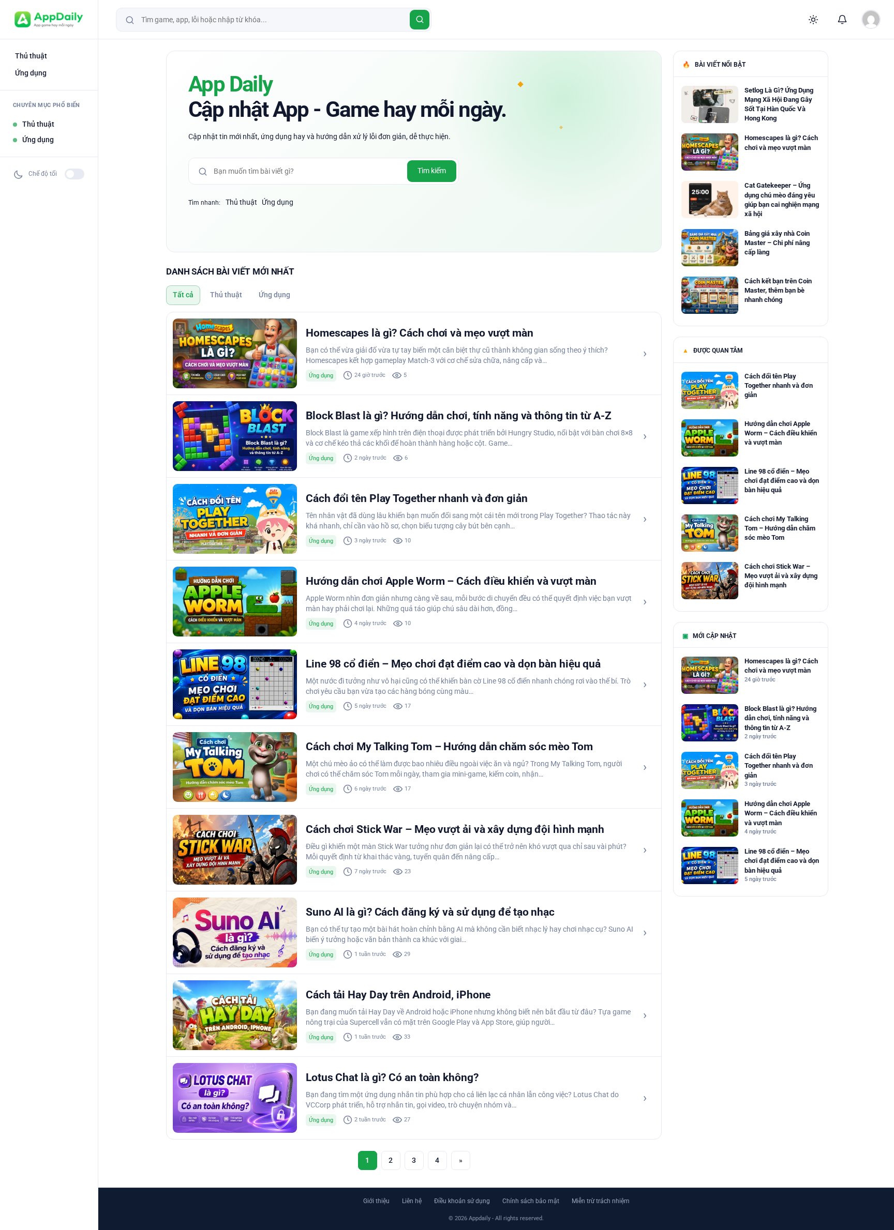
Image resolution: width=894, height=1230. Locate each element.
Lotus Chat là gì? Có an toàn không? (392, 1077)
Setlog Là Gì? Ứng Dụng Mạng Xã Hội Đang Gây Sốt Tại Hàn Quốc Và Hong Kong (778, 104)
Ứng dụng (31, 73)
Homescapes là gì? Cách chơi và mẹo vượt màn (419, 333)
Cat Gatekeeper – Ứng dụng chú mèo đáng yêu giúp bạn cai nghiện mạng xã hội (781, 199)
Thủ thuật (31, 56)
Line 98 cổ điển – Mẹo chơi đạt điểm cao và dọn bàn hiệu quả (453, 664)
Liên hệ (412, 1201)
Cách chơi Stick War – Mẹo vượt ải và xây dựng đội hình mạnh (455, 829)
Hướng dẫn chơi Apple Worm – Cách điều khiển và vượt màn (451, 581)
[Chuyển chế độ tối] (74, 174)
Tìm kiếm (432, 170)
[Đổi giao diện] (813, 19)
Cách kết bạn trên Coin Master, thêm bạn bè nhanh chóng (778, 290)
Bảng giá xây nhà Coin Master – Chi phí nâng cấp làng (777, 243)
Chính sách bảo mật (530, 1201)
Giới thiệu (376, 1201)
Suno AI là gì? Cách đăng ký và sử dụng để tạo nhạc (430, 912)
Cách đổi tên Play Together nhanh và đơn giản (417, 498)
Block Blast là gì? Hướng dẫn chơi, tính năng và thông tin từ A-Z (459, 415)
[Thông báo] (842, 19)
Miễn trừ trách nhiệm (601, 1201)
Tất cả (183, 295)
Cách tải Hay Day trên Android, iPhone (398, 995)
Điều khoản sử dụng (462, 1201)
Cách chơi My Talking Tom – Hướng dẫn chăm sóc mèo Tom (449, 746)
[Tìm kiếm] (419, 19)
